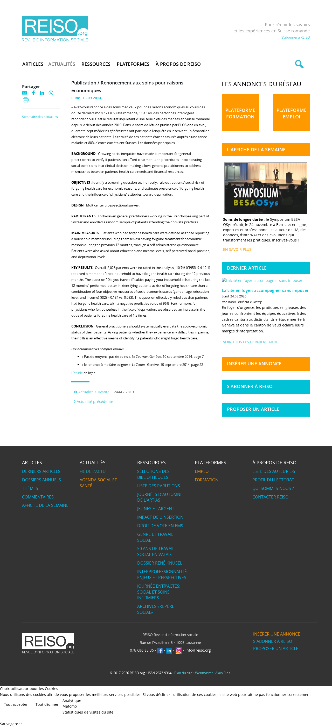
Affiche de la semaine (45, 505)
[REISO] (54, 28)
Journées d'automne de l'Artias (160, 497)
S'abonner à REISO (295, 37)
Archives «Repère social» (155, 609)
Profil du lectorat (273, 480)
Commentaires (38, 497)
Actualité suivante (93, 391)
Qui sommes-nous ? (273, 488)
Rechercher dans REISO (298, 64)
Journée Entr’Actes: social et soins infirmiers (158, 592)
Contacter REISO (270, 497)
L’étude (77, 372)
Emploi (202, 471)
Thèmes (30, 488)
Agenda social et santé (98, 483)
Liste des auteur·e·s (273, 471)
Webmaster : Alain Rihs (212, 673)
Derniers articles (41, 471)
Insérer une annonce (254, 363)
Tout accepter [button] (16, 704)
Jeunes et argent (155, 508)
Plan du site (183, 673)
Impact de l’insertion (160, 517)
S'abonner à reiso (250, 386)
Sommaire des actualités (40, 117)
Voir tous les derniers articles (254, 341)
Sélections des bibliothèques (153, 474)
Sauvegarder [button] (11, 723)
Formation (206, 480)
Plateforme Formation (240, 113)
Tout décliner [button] (47, 704)
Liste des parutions (158, 486)
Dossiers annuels (41, 480)
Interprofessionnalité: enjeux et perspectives (162, 574)
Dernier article (247, 268)
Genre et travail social (155, 537)
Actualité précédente (94, 401)
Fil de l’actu (93, 471)
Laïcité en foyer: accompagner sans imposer (265, 290)
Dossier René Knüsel (159, 563)
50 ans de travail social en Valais (155, 551)
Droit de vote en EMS (160, 526)
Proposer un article (253, 409)
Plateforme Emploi (291, 113)
